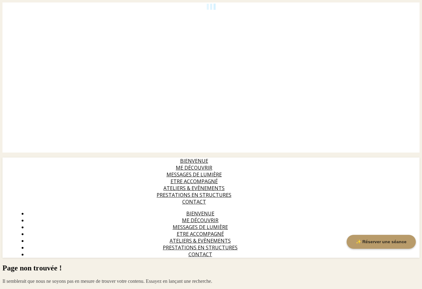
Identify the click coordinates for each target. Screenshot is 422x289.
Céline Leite (12, 16)
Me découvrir (194, 167)
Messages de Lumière (194, 174)
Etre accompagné (194, 181)
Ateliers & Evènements (194, 188)
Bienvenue (194, 160)
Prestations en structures (194, 195)
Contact (194, 201)
